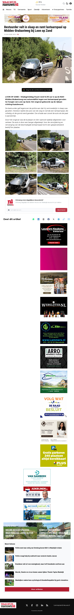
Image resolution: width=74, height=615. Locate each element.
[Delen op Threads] (43, 219)
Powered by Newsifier (37, 610)
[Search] (64, 3)
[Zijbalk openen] (3, 10)
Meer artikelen (37, 589)
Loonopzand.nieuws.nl (62, 605)
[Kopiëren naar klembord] (64, 219)
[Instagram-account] (37, 605)
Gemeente (21, 9)
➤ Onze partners (58, 9)
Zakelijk (37, 9)
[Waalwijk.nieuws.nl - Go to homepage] (8, 605)
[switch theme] (67, 3)
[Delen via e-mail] (69, 219)
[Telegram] (58, 219)
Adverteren (46, 9)
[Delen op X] (53, 219)
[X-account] (27, 605)
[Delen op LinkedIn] (38, 219)
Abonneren (61, 210)
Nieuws (8, 9)
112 (15, 9)
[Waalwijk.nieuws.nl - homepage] (10, 3)
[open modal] (70, 3)
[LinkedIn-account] (42, 605)
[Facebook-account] (32, 605)
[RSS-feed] (47, 605)
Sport (30, 9)
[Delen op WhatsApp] (33, 219)
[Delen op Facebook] (48, 219)
